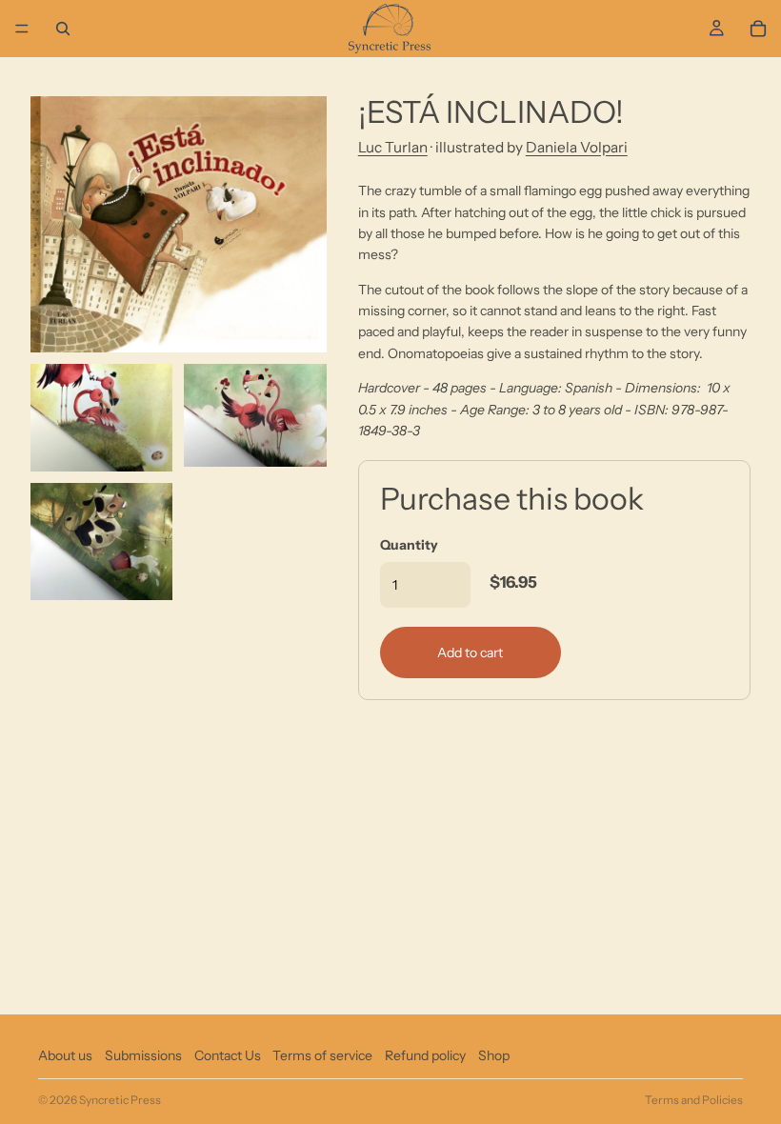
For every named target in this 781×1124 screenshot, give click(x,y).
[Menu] (22, 28)
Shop (494, 1055)
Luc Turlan (393, 147)
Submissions (143, 1055)
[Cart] (758, 29)
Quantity (409, 544)
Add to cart (470, 652)
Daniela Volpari (577, 147)
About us (65, 1055)
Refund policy (425, 1055)
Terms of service (322, 1055)
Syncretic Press (120, 1100)
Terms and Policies (694, 1100)
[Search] (63, 29)
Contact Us (227, 1055)
